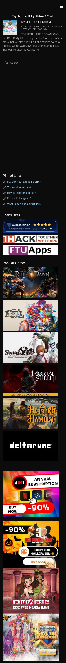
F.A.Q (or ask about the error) (24, 181)
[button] (61, 6)
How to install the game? (21, 192)
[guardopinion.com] (30, 225)
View (30, 281)
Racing (42, 29)
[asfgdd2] (31, 590)
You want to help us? (19, 187)
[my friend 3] (30, 238)
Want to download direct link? (24, 204)
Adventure (28, 29)
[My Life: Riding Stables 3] (10, 27)
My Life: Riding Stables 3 (36, 21)
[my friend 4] (30, 250)
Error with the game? (19, 198)
